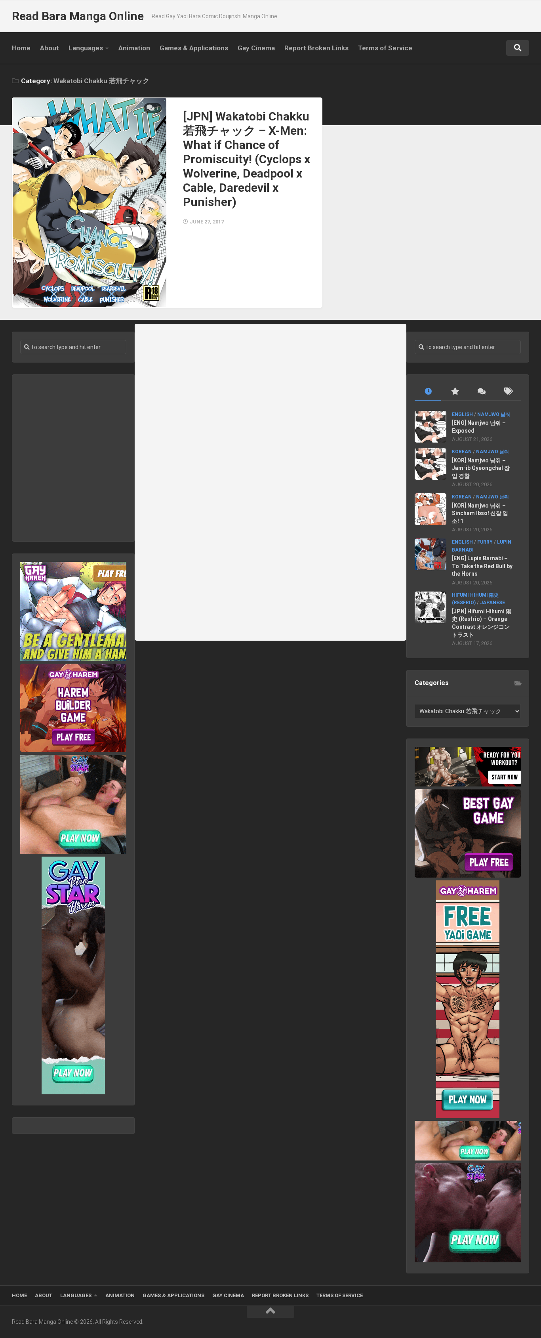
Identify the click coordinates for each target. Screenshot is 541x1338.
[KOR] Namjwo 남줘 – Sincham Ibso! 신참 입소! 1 (480, 513)
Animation (134, 48)
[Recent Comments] (481, 392)
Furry (485, 542)
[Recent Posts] (428, 392)
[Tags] (507, 392)
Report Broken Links (316, 48)
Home (21, 48)
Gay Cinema (256, 48)
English (462, 414)
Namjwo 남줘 (493, 414)
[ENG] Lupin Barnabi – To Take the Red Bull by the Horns (482, 566)
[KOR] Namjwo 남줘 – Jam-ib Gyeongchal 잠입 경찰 (481, 468)
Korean (462, 451)
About (49, 48)
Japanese (492, 602)
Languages (86, 48)
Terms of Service (385, 48)
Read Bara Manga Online (78, 16)
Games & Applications (194, 48)
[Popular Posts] (454, 392)
